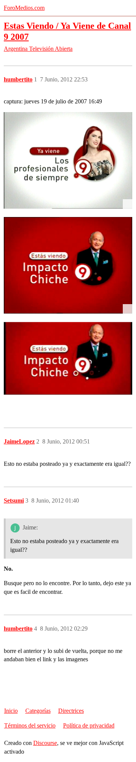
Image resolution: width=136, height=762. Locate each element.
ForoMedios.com (24, 8)
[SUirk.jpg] (68, 160)
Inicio (11, 710)
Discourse (45, 743)
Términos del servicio (30, 725)
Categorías (38, 710)
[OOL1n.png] (68, 265)
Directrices (71, 710)
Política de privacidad (88, 725)
